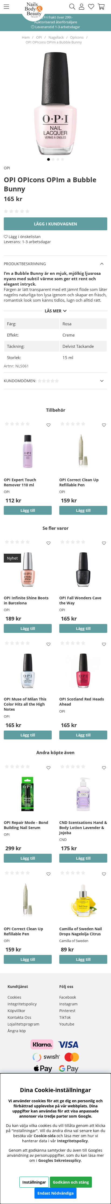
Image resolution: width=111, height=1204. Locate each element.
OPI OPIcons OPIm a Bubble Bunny (54, 42)
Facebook (67, 997)
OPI (39, 37)
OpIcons (77, 37)
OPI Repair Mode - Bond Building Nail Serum (26, 825)
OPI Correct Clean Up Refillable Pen (79, 482)
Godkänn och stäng (71, 1182)
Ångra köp (17, 1030)
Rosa (67, 323)
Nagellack (56, 37)
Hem (26, 37)
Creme (69, 335)
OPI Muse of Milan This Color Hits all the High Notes (25, 704)
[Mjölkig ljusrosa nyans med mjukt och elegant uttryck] (48, 159)
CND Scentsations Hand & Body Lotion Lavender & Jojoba (83, 827)
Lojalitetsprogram (23, 1024)
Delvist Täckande (78, 346)
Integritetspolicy (22, 1003)
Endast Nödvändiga (55, 1193)
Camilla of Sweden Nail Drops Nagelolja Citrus (80, 931)
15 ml (68, 357)
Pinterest (67, 1010)
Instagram (68, 1003)
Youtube (66, 1024)
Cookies (14, 997)
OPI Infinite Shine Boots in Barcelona (26, 600)
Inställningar (34, 1182)
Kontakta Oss (19, 1017)
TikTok (65, 1017)
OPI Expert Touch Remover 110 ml (20, 482)
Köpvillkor (16, 1010)
